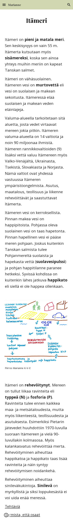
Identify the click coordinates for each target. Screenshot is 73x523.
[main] (37, 20)
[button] (4, 4)
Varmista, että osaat (22, 514)
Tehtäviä (12, 506)
